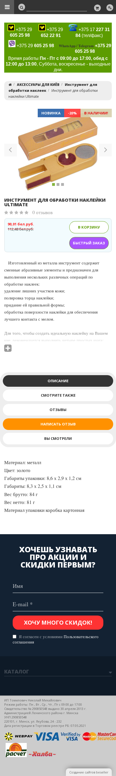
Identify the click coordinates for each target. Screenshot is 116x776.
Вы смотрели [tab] (58, 438)
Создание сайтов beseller (88, 772)
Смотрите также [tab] (58, 395)
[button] (10, 151)
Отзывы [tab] (58, 409)
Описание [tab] (58, 380)
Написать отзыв (58, 424)
